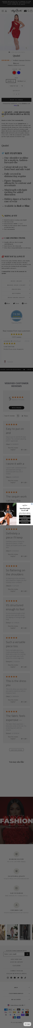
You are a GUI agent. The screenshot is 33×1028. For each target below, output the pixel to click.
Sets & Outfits (24, 519)
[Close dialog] (32, 504)
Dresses (25, 516)
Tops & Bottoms (24, 522)
